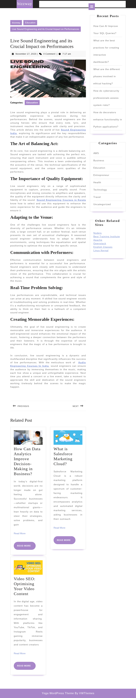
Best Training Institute (106, 236)
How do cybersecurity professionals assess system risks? (106, 97)
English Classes (102, 247)
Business (98, 160)
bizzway (24, 3)
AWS (96, 153)
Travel (97, 197)
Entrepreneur (101, 175)
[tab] (92, 6)
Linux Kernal (100, 250)
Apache (97, 240)
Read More (20, 533)
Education (30, 22)
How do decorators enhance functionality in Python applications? (107, 119)
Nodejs (97, 233)
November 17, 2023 (26, 54)
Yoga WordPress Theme (58, 693)
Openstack (99, 243)
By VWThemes (84, 693)
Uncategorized (102, 204)
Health (97, 182)
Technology (100, 189)
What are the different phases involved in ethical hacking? (106, 76)
